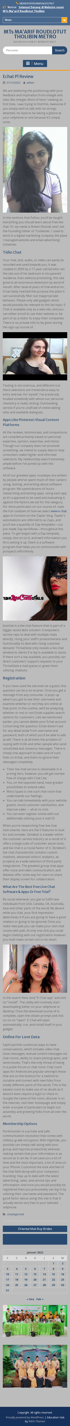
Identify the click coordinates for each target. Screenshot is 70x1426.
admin (30, 82)
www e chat (59, 511)
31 (7, 1290)
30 (62, 1285)
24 (7, 1285)
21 (44, 1279)
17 (7, 1279)
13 (34, 1274)
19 (25, 1279)
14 (44, 1274)
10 (7, 1274)
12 (25, 1274)
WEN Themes (37, 1421)
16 (62, 1274)
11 (16, 1274)
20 (34, 1279)
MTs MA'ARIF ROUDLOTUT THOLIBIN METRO (35, 34)
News (8, 20)
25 (16, 1285)
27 (34, 1285)
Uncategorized (15, 1214)
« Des (30, 1299)
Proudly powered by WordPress (25, 1417)
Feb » (39, 1299)
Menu (38, 64)
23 (62, 1279)
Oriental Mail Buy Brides (35, 1229)
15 (53, 1274)
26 (25, 1285)
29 (53, 1285)
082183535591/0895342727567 (36, 3)
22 (53, 1279)
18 (16, 1279)
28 (44, 1285)
